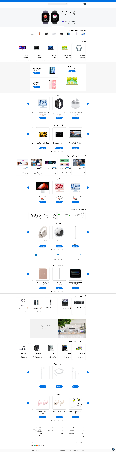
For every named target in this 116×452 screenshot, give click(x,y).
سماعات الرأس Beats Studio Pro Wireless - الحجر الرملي (42, 241)
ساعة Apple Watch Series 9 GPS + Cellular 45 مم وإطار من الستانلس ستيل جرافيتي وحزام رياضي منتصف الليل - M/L (59, 113)
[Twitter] (42, 442)
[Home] (83, 4)
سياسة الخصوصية (61, 434)
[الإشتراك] (70, 444)
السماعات (83, 434)
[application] (113, 449)
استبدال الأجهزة (72, 430)
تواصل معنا (61, 430)
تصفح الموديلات (75, 201)
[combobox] (58, 4)
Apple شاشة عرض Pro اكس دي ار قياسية (42, 196)
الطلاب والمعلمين (71, 433)
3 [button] (54, 121)
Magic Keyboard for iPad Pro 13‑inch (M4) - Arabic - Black (75, 283)
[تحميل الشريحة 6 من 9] (56, 26)
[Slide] (58, 17)
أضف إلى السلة (75, 117)
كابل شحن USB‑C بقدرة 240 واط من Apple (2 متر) (59, 381)
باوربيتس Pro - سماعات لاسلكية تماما (59, 411)
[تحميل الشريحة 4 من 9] (59, 26)
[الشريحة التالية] (1, 35)
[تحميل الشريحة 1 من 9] (63, 26)
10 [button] (64, 121)
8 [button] (61, 121)
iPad (83, 430)
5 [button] (57, 121)
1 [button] (51, 121)
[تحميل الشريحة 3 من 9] (60, 26)
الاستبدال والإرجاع (50, 430)
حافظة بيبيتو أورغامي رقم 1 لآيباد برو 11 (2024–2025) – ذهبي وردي (43, 283)
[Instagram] (40, 442)
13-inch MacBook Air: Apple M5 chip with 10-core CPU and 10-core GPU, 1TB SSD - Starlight (43, 143)
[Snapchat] (38, 442)
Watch (83, 433)
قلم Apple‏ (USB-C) (75, 240)
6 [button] (58, 121)
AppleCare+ (72, 434)
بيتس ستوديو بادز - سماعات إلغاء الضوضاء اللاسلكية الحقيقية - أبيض (75, 113)
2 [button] (53, 121)
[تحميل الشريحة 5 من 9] (58, 26)
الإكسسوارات (82, 437)
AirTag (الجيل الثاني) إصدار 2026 (59, 240)
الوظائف (62, 433)
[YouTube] (34, 442)
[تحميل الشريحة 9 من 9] (53, 26)
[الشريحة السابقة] (28, 104)
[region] (58, 17)
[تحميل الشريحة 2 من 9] (61, 26)
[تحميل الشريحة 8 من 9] (54, 26)
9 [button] (62, 121)
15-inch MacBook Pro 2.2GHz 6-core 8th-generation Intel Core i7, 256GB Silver (75, 143)
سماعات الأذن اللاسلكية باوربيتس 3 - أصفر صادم (75, 412)
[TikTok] (36, 442)
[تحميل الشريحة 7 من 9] (55, 26)
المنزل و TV (82, 436)
